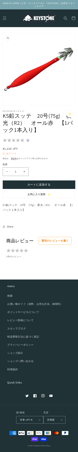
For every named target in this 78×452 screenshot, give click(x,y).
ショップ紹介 (15, 353)
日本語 (50, 419)
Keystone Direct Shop (42, 446)
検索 (10, 295)
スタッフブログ (16, 328)
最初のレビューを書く (55, 240)
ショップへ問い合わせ (20, 361)
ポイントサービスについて (23, 312)
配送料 (14, 158)
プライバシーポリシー (20, 344)
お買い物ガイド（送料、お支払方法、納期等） (35, 304)
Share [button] (10, 226)
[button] (5, 18)
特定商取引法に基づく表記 (23, 336)
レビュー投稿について (20, 320)
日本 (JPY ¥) (26, 419)
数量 (5, 164)
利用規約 (12, 369)
